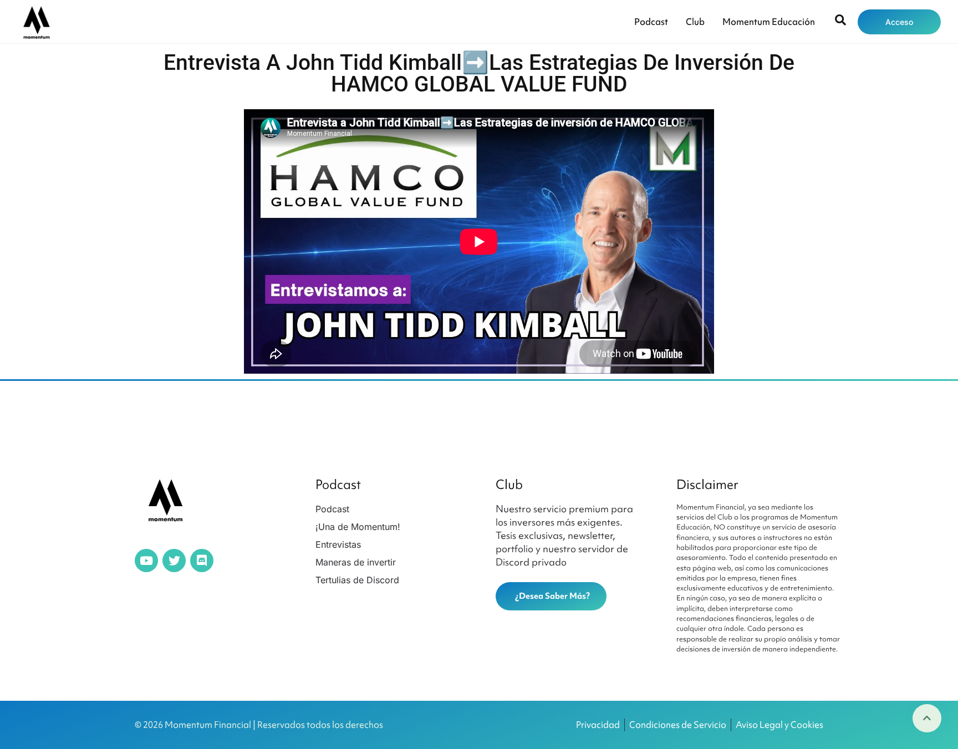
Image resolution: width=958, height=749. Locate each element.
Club (695, 22)
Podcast (651, 22)
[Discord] (201, 560)
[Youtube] (146, 560)
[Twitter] (174, 560)
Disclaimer (707, 484)
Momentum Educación (768, 22)
